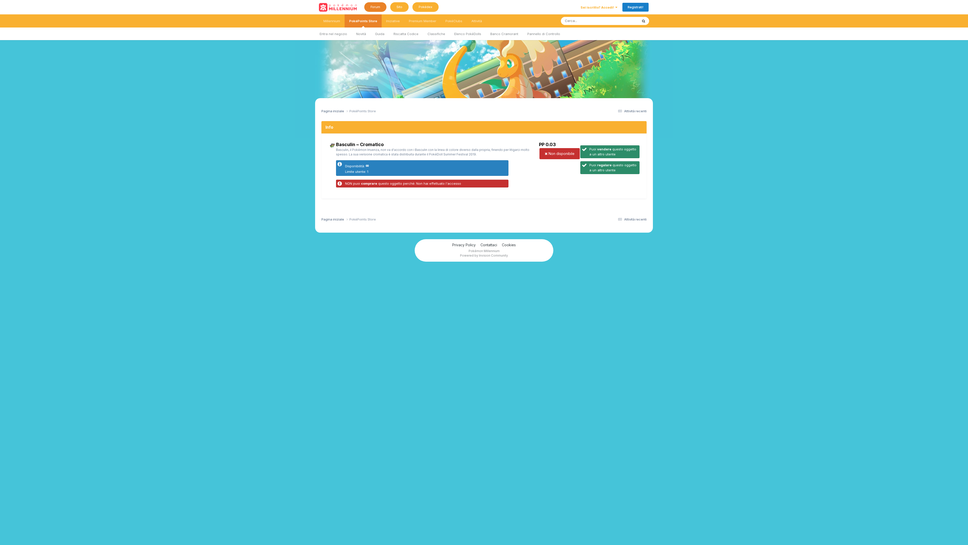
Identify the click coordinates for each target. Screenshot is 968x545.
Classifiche (436, 34)
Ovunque (624, 21)
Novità (361, 34)
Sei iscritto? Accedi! (598, 7)
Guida (379, 34)
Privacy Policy (464, 245)
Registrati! (635, 7)
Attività (476, 21)
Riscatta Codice (406, 34)
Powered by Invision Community (484, 255)
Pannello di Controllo (543, 34)
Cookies (509, 245)
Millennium (331, 21)
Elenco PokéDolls (467, 34)
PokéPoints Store (363, 21)
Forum (375, 7)
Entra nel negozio (333, 34)
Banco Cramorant (504, 34)
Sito (399, 7)
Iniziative (393, 21)
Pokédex (425, 7)
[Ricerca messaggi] (643, 21)
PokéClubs (453, 21)
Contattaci (488, 245)
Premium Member (422, 21)
